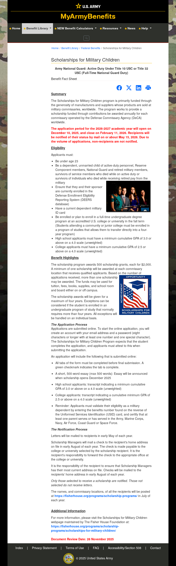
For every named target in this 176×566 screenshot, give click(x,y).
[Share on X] (129, 88)
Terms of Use (75, 548)
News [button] (131, 28)
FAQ (96, 548)
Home (55, 48)
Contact (155, 548)
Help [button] (145, 28)
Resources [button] (111, 28)
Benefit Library (69, 48)
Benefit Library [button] (37, 28)
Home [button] (16, 28)
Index (19, 548)
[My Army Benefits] (88, 5)
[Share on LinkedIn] (138, 88)
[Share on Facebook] (119, 88)
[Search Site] (86, 38)
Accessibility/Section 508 (125, 548)
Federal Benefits (90, 48)
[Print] (148, 88)
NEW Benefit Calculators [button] (75, 28)
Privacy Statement (45, 548)
